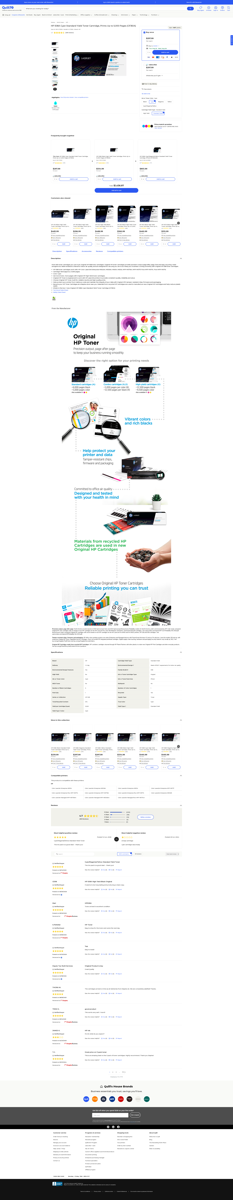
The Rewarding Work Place (157, 1142)
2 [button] (112, 1072)
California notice (109, 1191)
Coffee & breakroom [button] (100, 15)
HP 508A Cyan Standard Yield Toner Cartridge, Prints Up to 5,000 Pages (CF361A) (70, 157)
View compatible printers (81, 97)
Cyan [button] (152, 101)
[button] (190, 8)
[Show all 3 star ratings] (117, 817)
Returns (55, 1139)
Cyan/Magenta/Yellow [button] (149, 106)
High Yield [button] (146, 113)
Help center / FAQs (59, 1148)
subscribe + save (58, 15)
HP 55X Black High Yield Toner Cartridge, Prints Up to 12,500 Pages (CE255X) (126, 225)
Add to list (146, 93)
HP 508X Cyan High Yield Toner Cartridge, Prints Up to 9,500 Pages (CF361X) (148, 748)
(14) (128, 817)
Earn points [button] (174, 27)
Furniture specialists (91, 1160)
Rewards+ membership (92, 1136)
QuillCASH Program (91, 1142)
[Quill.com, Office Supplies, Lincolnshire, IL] (57, 1184)
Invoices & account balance (61, 1145)
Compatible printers (115, 251)
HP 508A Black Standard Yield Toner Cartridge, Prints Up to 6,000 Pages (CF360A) (60, 748)
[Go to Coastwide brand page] (95, 1099)
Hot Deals (29, 15)
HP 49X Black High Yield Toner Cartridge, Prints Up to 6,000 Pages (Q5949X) (82, 225)
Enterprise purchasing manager (94, 1157)
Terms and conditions (107, 1120)
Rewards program (90, 1139)
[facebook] (118, 1126)
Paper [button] (134, 15)
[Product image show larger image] (116, 468)
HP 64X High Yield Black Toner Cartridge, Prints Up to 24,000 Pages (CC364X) (104, 225)
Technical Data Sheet (60, 290)
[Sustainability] (55, 298)
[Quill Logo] (8, 7)
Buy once (150, 32)
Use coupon (135, 1115)
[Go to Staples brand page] (120, 1099)
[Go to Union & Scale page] (138, 1099)
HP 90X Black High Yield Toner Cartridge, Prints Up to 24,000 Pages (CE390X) (148, 225)
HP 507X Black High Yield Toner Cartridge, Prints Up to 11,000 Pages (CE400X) (170, 225)
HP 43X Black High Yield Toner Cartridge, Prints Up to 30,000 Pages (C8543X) (60, 225)
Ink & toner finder (122, 1139)
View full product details (67, 97)
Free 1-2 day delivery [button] (124, 240)
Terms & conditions (85, 1191)
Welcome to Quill (154, 1136)
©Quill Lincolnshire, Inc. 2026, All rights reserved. (76, 1184)
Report (120, 870)
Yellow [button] (170, 101)
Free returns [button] (147, 89)
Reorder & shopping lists (124, 1136)
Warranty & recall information (62, 1154)
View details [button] (158, 128)
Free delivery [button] (56, 240)
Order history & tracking (60, 1136)
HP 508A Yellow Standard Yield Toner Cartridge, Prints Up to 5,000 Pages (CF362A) (104, 748)
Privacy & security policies (61, 1157)
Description (57, 251)
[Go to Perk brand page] (112, 1099)
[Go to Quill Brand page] (86, 1099)
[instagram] (108, 1126)
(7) (127, 822)
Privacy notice (97, 1191)
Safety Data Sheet (59, 292)
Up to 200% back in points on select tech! (116, 2)
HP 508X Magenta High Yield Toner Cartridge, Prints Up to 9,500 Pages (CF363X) (170, 748)
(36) (128, 815)
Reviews (99, 251)
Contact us (56, 1160)
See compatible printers (59, 235)
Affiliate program (90, 1169)
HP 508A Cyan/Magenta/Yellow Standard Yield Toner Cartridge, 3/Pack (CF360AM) (156, 157)
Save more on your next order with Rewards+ (38, 2)
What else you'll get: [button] (153, 75)
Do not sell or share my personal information (142, 1191)
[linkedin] (113, 1126)
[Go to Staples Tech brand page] (129, 1099)
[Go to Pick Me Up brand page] (103, 1099)
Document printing (91, 1154)
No (111, 870)
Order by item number (124, 1145)
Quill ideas (88, 1166)
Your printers (121, 1142)
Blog (150, 1139)
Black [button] (145, 101)
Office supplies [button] (85, 15)
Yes (104, 870)
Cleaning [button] (114, 15)
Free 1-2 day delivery (150, 84)
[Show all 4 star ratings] (117, 814)
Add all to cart (116, 190)
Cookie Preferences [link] (122, 1191)
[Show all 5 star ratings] (117, 812)
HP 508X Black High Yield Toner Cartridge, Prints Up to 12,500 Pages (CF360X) (113, 157)
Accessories (87, 251)
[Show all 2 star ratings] (117, 819)
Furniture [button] (154, 15)
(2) (127, 819)
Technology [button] (143, 15)
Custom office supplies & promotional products (99, 1151)
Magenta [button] (161, 101)
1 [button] (109, 1072)
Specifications (71, 251)
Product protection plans (93, 1163)
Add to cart (165, 52)
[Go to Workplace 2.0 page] (146, 1099)
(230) (128, 812)
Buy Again (37, 15)
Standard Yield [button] (157, 113)
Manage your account (59, 1142)
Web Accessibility (154, 1148)
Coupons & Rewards (18, 15)
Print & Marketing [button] (71, 15)
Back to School (47, 15)
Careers (151, 1145)
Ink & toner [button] (124, 15)
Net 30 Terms (89, 1148)
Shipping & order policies (60, 1151)
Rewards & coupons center (125, 1148)
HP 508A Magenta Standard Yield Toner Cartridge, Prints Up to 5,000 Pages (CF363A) (82, 748)
